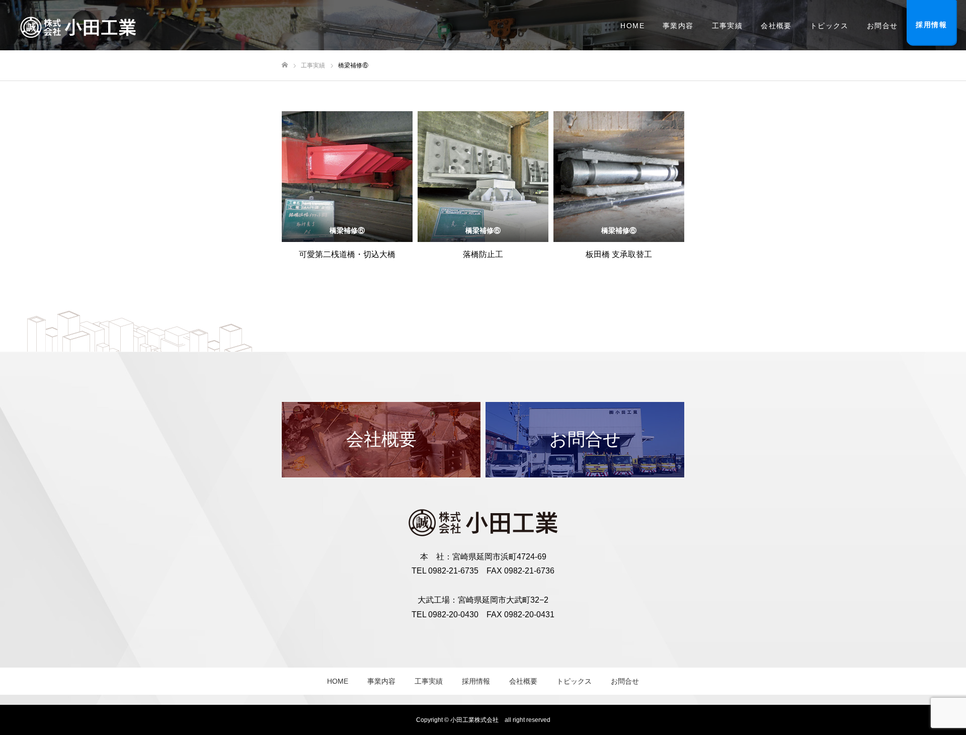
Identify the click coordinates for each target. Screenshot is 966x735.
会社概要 (776, 26)
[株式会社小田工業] (78, 25)
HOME (632, 26)
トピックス (829, 26)
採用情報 (476, 681)
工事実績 (727, 26)
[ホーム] (285, 65)
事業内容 (678, 26)
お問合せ (882, 26)
